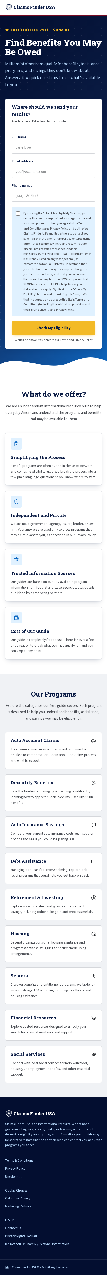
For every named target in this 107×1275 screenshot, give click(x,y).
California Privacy (17, 1198)
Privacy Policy (59, 228)
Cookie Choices (16, 1190)
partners (63, 233)
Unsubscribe (13, 1176)
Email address (22, 161)
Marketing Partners (18, 1206)
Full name (19, 137)
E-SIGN (10, 1220)
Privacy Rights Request (21, 1236)
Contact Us (13, 1228)
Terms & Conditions (19, 1160)
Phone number (23, 185)
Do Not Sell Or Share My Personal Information (37, 1244)
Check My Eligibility (53, 328)
